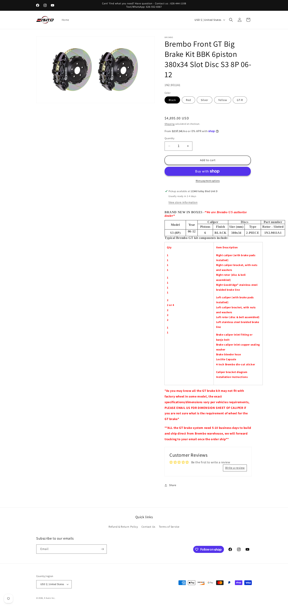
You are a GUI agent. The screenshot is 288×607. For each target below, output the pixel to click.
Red (188, 100)
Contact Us (148, 526)
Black (172, 100)
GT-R (240, 100)
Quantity (169, 138)
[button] (231, 19)
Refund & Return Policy (123, 526)
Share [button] (172, 485)
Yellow (222, 100)
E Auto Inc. (49, 598)
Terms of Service (169, 526)
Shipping (170, 123)
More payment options (208, 180)
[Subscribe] (102, 549)
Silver (204, 100)
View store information (182, 202)
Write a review (235, 468)
